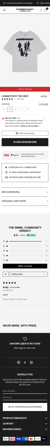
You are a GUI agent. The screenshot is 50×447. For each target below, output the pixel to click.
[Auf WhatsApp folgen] (31, 362)
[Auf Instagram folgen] (18, 362)
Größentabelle (43, 104)
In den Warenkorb (24, 142)
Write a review (25, 266)
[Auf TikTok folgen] (25, 362)
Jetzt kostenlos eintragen (25, 407)
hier (21, 348)
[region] (25, 345)
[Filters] (6, 274)
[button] (7, 99)
